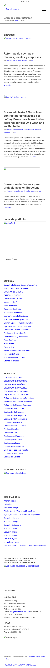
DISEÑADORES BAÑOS (14, 384)
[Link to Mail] (44, 661)
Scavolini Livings (11, 521)
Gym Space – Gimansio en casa (17, 326)
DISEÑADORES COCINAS (15, 380)
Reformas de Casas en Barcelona (18, 401)
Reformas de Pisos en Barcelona (17, 405)
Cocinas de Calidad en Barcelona (18, 329)
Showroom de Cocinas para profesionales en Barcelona (22, 185)
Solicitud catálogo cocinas (14, 357)
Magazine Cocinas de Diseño (16, 288)
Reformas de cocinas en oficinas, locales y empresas (22, 55)
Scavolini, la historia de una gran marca (20, 284)
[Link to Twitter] (25, 661)
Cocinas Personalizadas (14, 446)
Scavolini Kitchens (11, 518)
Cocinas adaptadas (12, 443)
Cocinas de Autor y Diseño (15, 333)
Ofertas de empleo (11, 360)
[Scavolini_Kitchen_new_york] (22, 102)
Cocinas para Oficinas (13, 439)
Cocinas (9, 60)
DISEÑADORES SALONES (15, 387)
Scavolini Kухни (10, 538)
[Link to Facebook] (21, 661)
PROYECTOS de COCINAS (16, 391)
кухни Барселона (11, 542)
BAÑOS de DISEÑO (12, 295)
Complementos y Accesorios (16, 336)
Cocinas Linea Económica (15, 425)
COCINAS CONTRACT (14, 377)
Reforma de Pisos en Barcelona (17, 350)
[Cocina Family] (25, 239)
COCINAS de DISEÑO (13, 291)
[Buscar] (36, 9)
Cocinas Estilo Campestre (15, 415)
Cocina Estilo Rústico (13, 422)
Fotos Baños (9, 343)
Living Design (9, 504)
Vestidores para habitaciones (16, 315)
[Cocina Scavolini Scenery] (22, 174)
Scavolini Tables (10, 531)
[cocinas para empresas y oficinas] (22, 44)
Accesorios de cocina (13, 312)
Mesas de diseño (11, 302)
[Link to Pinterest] (37, 661)
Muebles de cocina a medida (16, 449)
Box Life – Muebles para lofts (16, 319)
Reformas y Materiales (20, 60)
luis (32, 60)
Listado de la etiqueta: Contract (18, 17)
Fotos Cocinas (10, 340)
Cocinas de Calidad (12, 456)
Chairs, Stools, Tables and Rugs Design (20, 511)
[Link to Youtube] (33, 661)
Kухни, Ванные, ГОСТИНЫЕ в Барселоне (22, 514)
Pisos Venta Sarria (11, 353)
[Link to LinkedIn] (40, 661)
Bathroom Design (11, 507)
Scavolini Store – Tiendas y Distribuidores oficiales (25, 545)
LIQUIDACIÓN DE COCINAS (16, 394)
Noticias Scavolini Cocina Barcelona (23, 129)
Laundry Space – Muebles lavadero (18, 322)
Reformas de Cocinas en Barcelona (19, 398)
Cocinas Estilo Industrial (14, 411)
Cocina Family (11, 259)
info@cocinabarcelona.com (20, 611)
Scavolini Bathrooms (12, 524)
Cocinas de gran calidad (14, 453)
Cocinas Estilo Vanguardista (15, 418)
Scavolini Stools (10, 535)
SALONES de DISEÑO (13, 298)
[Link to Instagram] (29, 661)
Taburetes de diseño (12, 309)
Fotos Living (9, 346)
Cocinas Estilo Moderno (14, 408)
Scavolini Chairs (10, 528)
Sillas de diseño (10, 305)
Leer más (7, 85)
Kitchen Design (10, 500)
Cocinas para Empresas (14, 436)
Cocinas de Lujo (10, 432)
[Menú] (42, 9)
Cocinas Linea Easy (12, 429)
